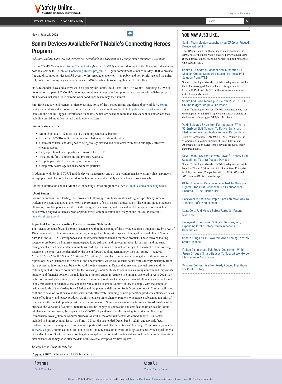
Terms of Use (136, 379)
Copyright (73, 379)
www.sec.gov (43, 330)
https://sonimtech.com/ (45, 216)
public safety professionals (147, 109)
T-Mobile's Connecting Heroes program (79, 71)
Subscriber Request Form (175, 379)
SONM (108, 66)
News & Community (72, 21)
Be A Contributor (44, 369)
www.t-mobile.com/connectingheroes (143, 186)
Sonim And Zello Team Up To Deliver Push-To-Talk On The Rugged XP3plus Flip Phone (214, 103)
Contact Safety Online (156, 369)
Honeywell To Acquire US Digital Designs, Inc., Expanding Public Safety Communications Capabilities (211, 226)
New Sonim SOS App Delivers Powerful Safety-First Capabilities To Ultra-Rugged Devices (215, 158)
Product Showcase (45, 21)
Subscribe (245, 13)
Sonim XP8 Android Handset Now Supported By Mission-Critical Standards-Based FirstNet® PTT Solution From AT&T (213, 73)
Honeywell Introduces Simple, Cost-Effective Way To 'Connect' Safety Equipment (215, 201)
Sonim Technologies (79, 66)
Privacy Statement (153, 379)
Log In (232, 13)
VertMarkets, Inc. (99, 379)
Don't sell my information (201, 379)
